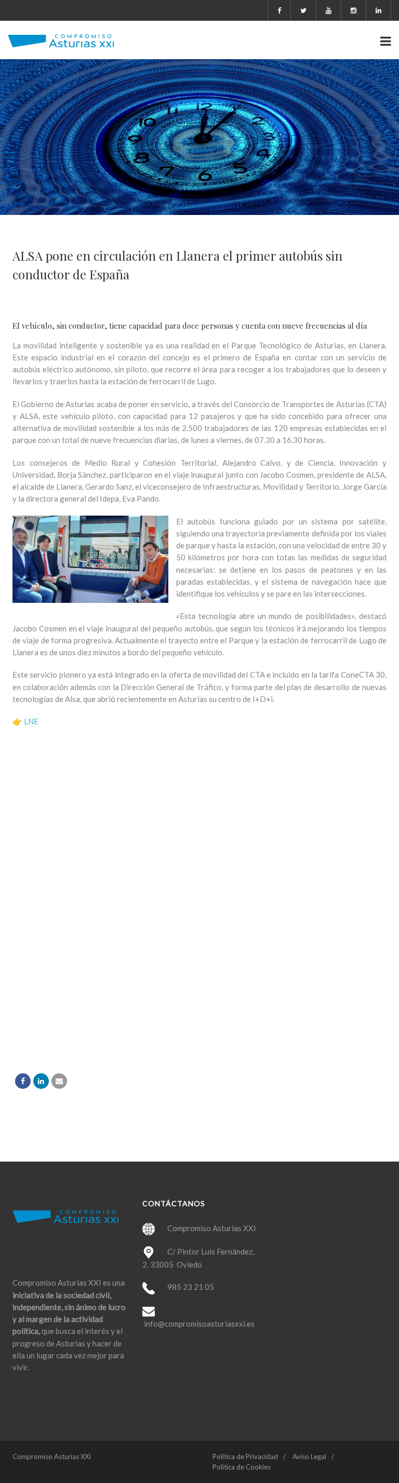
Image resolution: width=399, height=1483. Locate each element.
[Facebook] (23, 1081)
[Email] (59, 1081)
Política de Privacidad (245, 1456)
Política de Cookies (241, 1467)
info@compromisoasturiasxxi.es (199, 1323)
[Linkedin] (41, 1081)
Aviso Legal (309, 1456)
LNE (31, 721)
